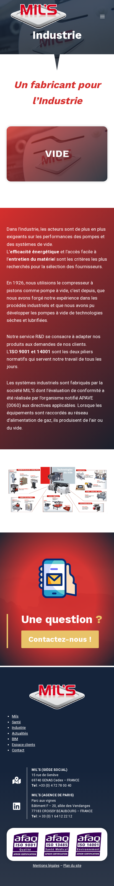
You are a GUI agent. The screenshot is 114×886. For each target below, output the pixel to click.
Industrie (19, 727)
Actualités (20, 733)
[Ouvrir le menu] (102, 16)
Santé (16, 722)
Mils (15, 716)
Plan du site (72, 866)
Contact (18, 750)
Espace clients (23, 745)
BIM (15, 739)
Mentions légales (46, 866)
